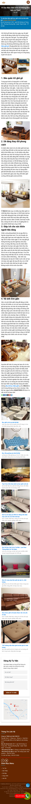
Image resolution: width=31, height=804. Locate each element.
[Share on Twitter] (6, 395)
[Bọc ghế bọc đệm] (3, 2)
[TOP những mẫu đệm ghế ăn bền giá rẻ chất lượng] (15, 631)
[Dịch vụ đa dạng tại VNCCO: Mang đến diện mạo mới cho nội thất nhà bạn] (15, 501)
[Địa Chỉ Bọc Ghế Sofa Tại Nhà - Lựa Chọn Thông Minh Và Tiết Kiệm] (15, 533)
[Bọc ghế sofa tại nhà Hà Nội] (15, 408)
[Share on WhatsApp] (2, 395)
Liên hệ (4, 778)
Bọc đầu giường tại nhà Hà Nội (11, 453)
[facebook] (2, 760)
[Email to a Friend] (8, 395)
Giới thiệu (5, 770)
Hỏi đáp (4, 773)
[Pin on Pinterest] (9, 395)
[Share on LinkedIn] (11, 395)
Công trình (5, 775)
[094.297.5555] (28, 785)
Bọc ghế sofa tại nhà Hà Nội (10, 422)
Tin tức (15, 12)
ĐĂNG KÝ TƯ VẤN (11, 692)
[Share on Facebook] (4, 395)
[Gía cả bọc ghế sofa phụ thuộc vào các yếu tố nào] (15, 599)
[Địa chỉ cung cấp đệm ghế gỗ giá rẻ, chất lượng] (15, 566)
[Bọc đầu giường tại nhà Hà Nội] (15, 439)
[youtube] (6, 760)
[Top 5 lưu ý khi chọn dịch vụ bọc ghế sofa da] (15, 470)
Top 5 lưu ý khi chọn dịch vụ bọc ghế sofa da (15, 484)
